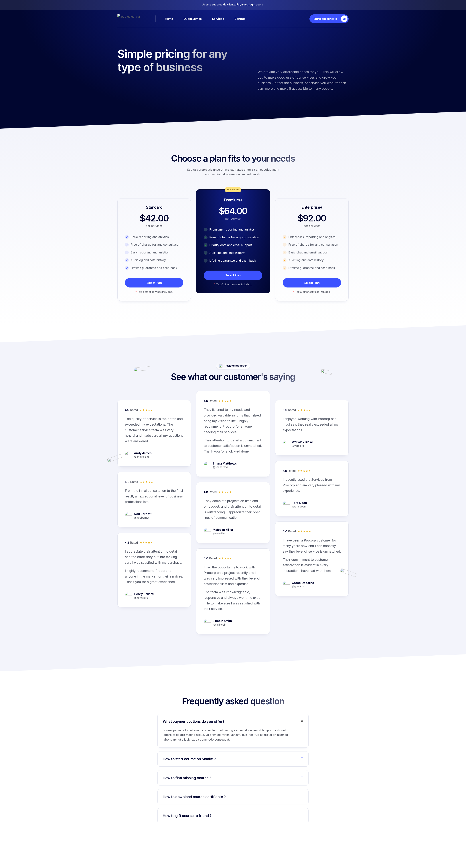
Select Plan (154, 283)
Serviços (218, 19)
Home (169, 19)
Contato (240, 19)
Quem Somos (192, 19)
